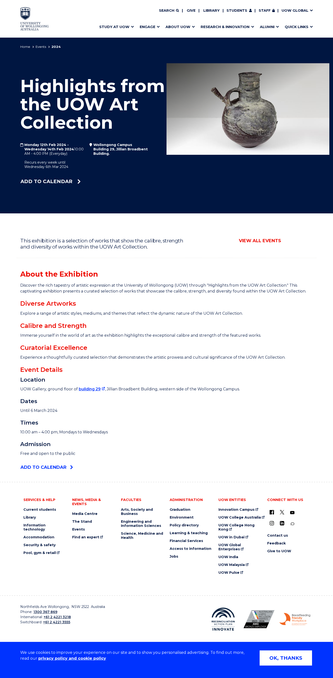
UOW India (228, 557)
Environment (182, 517)
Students (236, 10)
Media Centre (85, 514)
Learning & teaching (189, 533)
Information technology (34, 527)
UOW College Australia (239, 517)
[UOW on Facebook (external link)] (271, 512)
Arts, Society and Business (137, 512)
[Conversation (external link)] (292, 524)
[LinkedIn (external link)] (282, 523)
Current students (39, 510)
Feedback (276, 543)
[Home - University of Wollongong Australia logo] (34, 19)
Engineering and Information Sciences (141, 524)
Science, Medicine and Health (142, 536)
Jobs (174, 556)
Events (41, 47)
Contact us (277, 535)
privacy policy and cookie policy (72, 658)
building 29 (90, 389)
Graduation (180, 510)
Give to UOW (279, 551)
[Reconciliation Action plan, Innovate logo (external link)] (223, 619)
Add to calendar (47, 181)
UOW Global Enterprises (229, 547)
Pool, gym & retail (39, 553)
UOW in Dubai (231, 537)
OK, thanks (285, 658)
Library (211, 10)
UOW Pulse (228, 573)
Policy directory (184, 525)
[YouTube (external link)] (292, 513)
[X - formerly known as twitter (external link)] (282, 512)
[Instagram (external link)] (271, 523)
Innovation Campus (236, 510)
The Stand (82, 522)
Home (25, 47)
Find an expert (85, 537)
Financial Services (186, 541)
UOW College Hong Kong (236, 527)
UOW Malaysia (231, 565)
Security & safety (39, 545)
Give (191, 10)
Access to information (190, 549)
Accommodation (38, 537)
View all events (260, 240)
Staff (265, 10)
